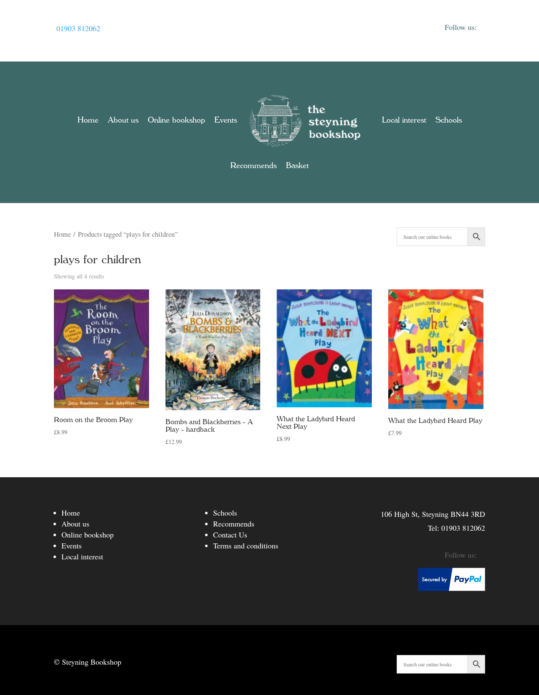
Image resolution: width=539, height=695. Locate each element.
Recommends (253, 165)
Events (225, 120)
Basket (297, 165)
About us (123, 120)
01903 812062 (78, 28)
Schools (448, 120)
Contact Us (230, 534)
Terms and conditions (245, 545)
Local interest (404, 120)
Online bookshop (176, 120)
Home (88, 120)
